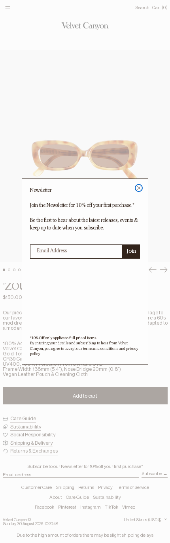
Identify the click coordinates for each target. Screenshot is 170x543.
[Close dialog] (138, 188)
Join (131, 251)
